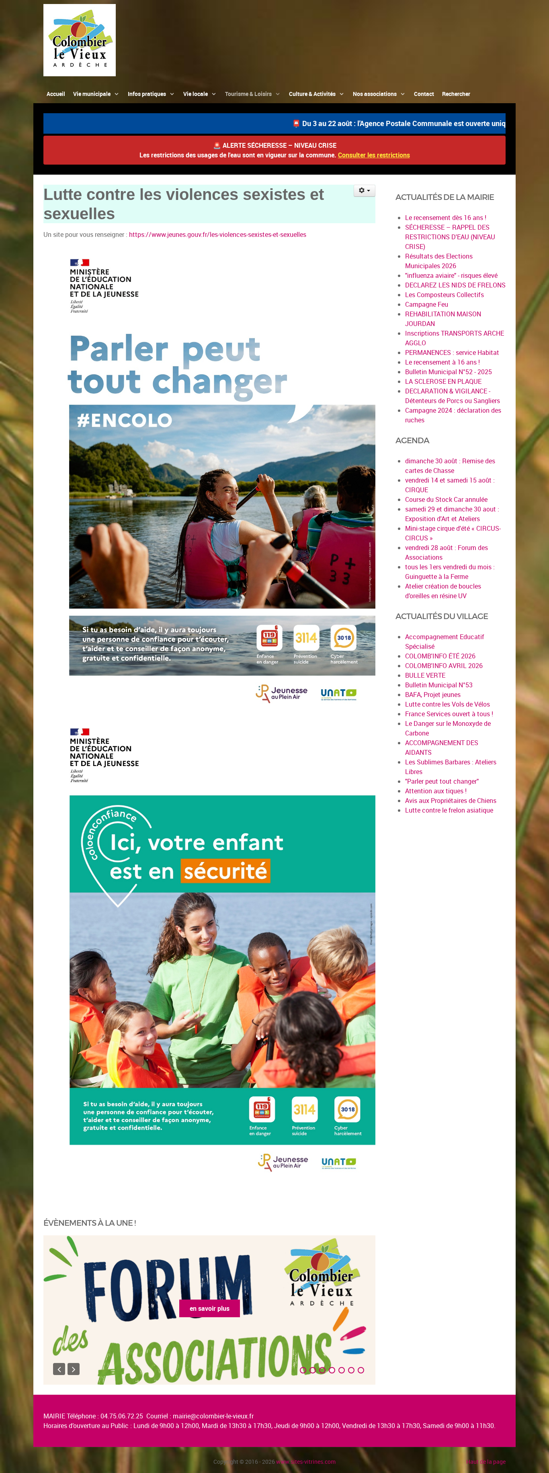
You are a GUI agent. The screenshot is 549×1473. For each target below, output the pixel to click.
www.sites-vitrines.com (306, 1461)
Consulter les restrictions (374, 155)
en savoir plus (220, 1308)
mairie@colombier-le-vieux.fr (213, 1416)
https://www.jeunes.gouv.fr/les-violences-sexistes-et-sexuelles (217, 234)
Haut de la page (486, 1461)
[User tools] (365, 191)
